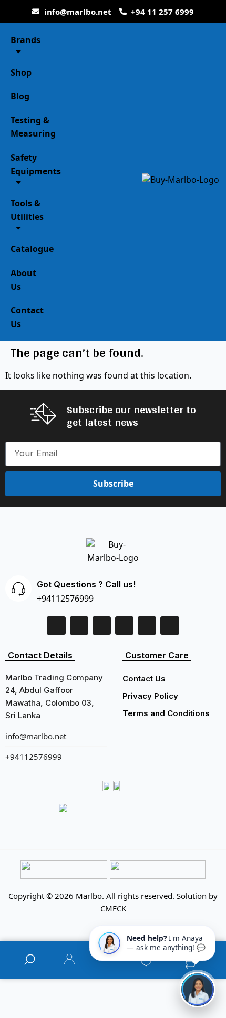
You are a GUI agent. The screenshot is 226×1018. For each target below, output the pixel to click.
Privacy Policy (150, 696)
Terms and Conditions (166, 713)
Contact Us (144, 679)
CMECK (113, 908)
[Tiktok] (147, 625)
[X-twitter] (102, 625)
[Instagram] (124, 625)
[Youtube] (169, 625)
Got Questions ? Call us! (86, 584)
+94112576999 (65, 598)
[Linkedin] (79, 625)
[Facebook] (56, 625)
